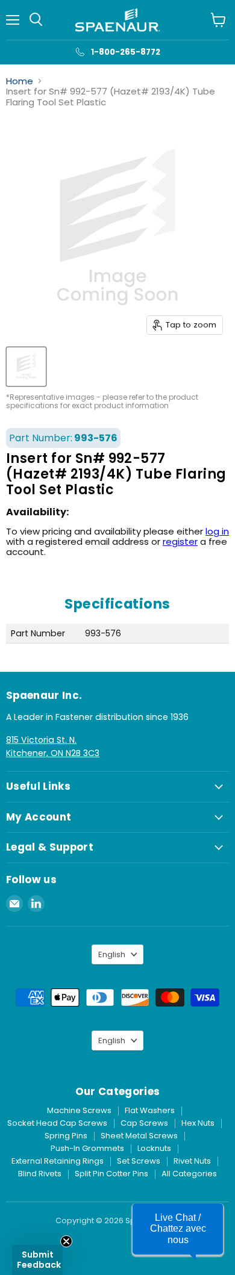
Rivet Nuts (192, 1161)
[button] (37, 1260)
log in (217, 531)
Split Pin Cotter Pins (111, 1173)
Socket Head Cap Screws (57, 1123)
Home (19, 81)
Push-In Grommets (87, 1148)
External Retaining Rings (57, 1161)
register (180, 541)
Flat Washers (150, 1110)
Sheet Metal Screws (139, 1135)
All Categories (189, 1173)
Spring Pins (66, 1135)
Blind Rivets (39, 1173)
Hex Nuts (198, 1123)
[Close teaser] (66, 1241)
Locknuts (154, 1148)
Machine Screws (79, 1110)
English (111, 954)
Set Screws (138, 1161)
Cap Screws (144, 1123)
